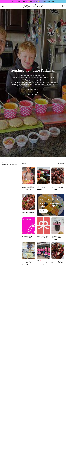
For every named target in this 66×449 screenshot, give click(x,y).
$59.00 (42, 264)
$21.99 (59, 237)
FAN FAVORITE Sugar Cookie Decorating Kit (28, 186)
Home (3, 162)
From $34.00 (29, 262)
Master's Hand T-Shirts (43, 262)
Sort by (24, 163)
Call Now (43, 211)
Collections (9, 162)
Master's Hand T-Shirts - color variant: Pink (40, 260)
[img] (25, 190)
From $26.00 (29, 237)
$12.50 (43, 187)
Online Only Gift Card (42, 236)
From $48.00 (29, 189)
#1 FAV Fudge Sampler (28, 261)
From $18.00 (60, 262)
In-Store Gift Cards (27, 236)
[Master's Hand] (33, 6)
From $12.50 (60, 187)
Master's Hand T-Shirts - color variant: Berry (37, 260)
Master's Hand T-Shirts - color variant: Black (38, 260)
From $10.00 (43, 237)
